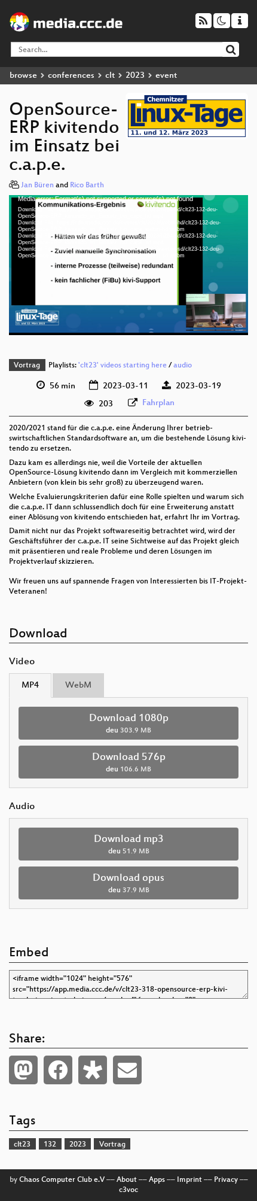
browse (23, 76)
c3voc (128, 1190)
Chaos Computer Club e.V (62, 1180)
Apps (157, 1180)
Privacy (226, 1180)
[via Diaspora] (92, 1070)
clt (110, 76)
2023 (135, 76)
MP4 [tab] (30, 685)
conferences (71, 76)
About (127, 1180)
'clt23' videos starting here (122, 365)
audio (182, 365)
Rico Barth (87, 185)
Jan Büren (37, 185)
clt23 (22, 1145)
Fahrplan (158, 403)
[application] (128, 265)
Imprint (189, 1180)
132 (50, 1145)
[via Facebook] (58, 1070)
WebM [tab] (78, 685)
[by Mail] (127, 1070)
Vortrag (27, 365)
